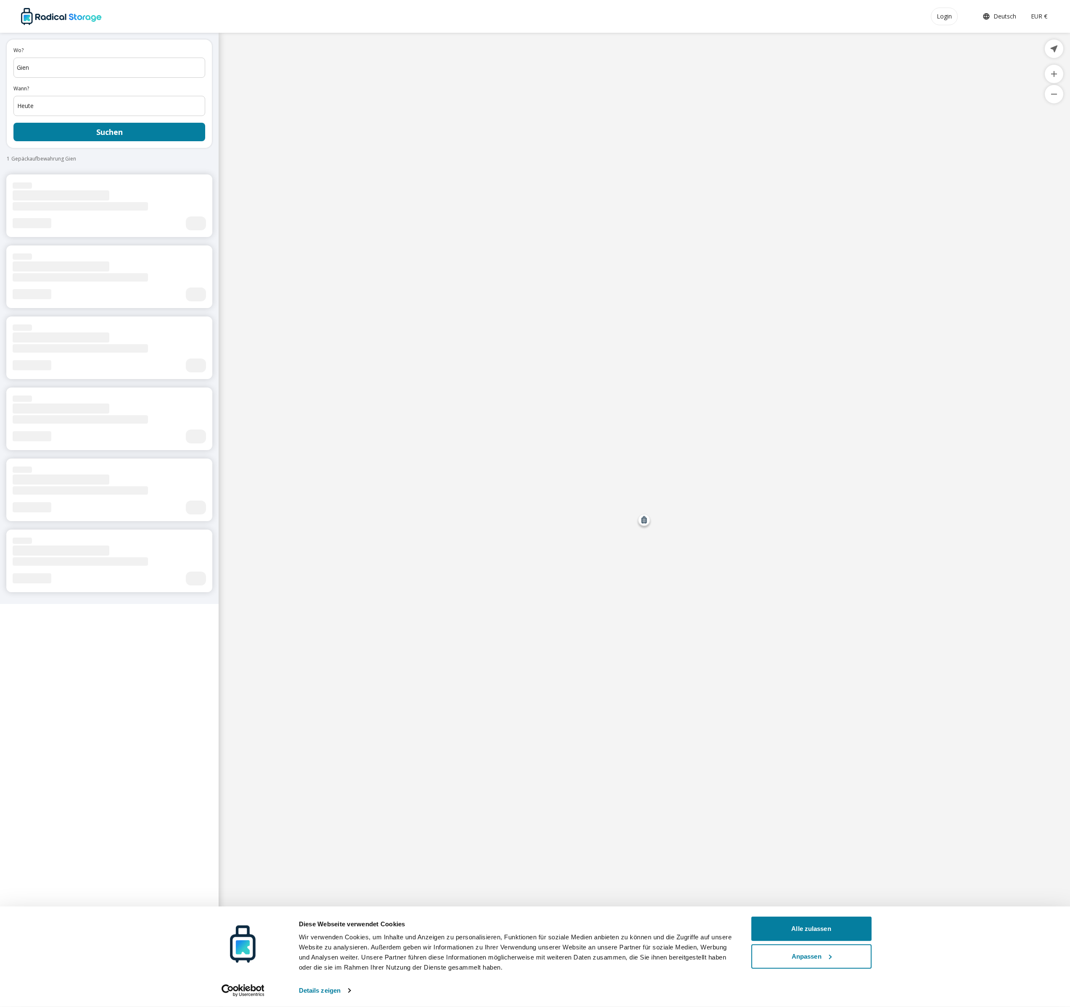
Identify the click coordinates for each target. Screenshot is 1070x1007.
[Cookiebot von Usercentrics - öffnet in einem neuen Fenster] (243, 990)
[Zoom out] (1054, 94)
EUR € (1039, 16)
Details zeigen (320, 990)
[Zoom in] (1054, 74)
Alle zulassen (811, 928)
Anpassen (807, 956)
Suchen (109, 132)
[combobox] (109, 68)
